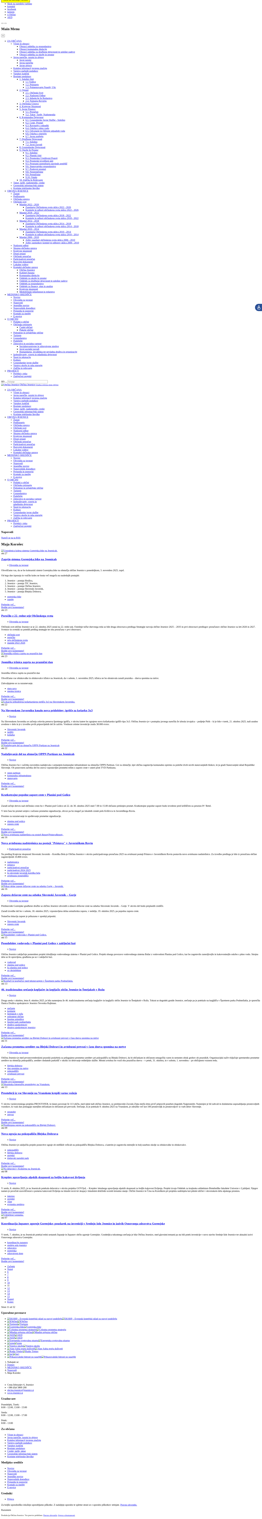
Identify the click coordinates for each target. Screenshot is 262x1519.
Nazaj (10, 1269)
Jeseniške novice (21, 305)
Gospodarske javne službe (25, 362)
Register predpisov (22, 76)
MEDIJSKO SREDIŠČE (19, 294)
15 (8, 1296)
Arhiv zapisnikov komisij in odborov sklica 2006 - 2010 (52, 242)
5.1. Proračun (31, 112)
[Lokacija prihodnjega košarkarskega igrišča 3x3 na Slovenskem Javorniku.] (38, 702)
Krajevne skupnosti (22, 251)
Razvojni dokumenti (23, 262)
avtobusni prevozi (15, 1073)
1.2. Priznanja (32, 84)
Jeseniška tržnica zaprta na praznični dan (27, 662)
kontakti (11, 6)
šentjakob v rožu (15, 1014)
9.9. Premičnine (32, 174)
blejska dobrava (14, 1065)
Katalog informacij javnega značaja (30, 68)
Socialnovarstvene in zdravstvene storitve (39, 346)
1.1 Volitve (30, 82)
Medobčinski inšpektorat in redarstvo (37, 292)
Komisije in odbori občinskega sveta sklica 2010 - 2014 (52, 234)
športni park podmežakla (19, 1022)
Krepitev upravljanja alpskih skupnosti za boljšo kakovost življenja (43, 1177)
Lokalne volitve (20, 264)
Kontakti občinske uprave (25, 267)
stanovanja (12, 778)
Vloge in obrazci (21, 43)
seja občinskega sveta (17, 640)
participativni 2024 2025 (19, 870)
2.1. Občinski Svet (34, 92)
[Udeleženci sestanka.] (12, 1215)
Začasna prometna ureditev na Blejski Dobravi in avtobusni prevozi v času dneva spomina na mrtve (63, 1046)
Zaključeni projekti (22, 376)
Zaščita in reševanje (22, 368)
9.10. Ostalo (31, 177)
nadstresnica (13, 862)
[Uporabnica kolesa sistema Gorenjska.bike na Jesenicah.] (29, 550)
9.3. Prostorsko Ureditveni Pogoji (41, 158)
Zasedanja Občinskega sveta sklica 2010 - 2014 (48, 232)
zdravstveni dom (15, 1253)
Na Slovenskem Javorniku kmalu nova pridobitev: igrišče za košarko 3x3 (47, 710)
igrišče (10, 732)
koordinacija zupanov (17, 1242)
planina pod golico (16, 821)
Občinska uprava (21, 199)
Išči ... (4, 381)
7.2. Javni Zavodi (33, 144)
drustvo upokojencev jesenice (21, 1027)
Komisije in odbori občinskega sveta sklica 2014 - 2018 (52, 226)
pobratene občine (15, 1016)
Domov (11, 1364)
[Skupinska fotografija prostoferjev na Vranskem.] (25, 1084)
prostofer (11, 1112)
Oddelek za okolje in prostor (33, 278)
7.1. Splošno (31, 142)
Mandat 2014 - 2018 (29, 221)
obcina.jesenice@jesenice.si (20, 1390)
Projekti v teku (20, 373)
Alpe (9, 1201)
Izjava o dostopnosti (66, 1515)
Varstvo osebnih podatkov (25, 71)
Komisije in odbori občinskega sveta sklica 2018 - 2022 (52, 218)
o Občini (11, 14)
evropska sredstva (15, 1204)
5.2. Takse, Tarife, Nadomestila (40, 114)
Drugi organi (19, 253)
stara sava (12, 688)
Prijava (10, 1499)
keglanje (11, 1011)
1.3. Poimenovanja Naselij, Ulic (40, 87)
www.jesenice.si (15, 1393)
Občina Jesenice (27, 270)
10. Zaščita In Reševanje (31, 180)
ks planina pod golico (17, 967)
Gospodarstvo (20, 338)
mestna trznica (14, 691)
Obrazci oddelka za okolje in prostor (36, 54)
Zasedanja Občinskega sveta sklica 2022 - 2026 (48, 207)
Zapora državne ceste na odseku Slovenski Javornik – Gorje (38, 894)
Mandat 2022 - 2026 (29, 204)
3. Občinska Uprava (29, 103)
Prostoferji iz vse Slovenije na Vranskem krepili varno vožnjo (39, 1093)
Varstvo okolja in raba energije (27, 365)
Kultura (17, 360)
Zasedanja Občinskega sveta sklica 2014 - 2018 (48, 223)
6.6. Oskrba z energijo (36, 133)
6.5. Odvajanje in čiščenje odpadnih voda (45, 131)
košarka (11, 735)
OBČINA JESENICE (17, 191)
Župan (16, 193)
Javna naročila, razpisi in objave (28, 57)
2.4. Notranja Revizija (36, 101)
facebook (11, 9)
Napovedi (18, 302)
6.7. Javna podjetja (34, 136)
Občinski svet (19, 202)
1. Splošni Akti (26, 79)
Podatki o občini (21, 321)
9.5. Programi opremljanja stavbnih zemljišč (46, 163)
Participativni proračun (24, 259)
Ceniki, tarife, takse (16, 1451)
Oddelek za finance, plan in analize (36, 286)
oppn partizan (13, 773)
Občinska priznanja (22, 324)
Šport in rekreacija (22, 357)
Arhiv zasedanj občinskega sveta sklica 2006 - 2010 (50, 240)
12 (8, 1288)
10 (8, 1283)
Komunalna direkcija (29, 275)
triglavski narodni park (18, 1158)
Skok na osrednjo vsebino (19, 3)
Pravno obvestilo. (128, 1505)
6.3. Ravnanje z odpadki (37, 125)
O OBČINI (12, 319)
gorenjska (12, 1250)
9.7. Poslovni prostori (35, 169)
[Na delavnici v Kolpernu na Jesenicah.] (20, 1168)
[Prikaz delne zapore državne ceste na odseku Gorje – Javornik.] (32, 886)
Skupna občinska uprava (25, 248)
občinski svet (13, 634)
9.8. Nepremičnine (34, 172)
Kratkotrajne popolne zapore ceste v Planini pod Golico (35, 794)
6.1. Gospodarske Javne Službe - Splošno (45, 120)
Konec (10, 1302)
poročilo (11, 637)
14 (8, 1293)
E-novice (17, 316)
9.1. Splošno (31, 152)
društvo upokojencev (17, 1024)
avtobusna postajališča (18, 875)
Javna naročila (26, 62)
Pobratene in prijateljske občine (28, 332)
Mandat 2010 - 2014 (29, 229)
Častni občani (25, 327)
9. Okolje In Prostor (28, 150)
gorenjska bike (14, 596)
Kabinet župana (26, 272)
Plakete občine (26, 330)
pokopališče (13, 1071)
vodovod (11, 962)
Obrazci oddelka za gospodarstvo (35, 46)
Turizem (17, 335)
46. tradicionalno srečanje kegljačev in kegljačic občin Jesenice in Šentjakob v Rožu (53, 989)
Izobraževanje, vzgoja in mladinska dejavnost (35, 354)
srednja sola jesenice (17, 1245)
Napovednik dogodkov (24, 308)
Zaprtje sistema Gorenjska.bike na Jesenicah (29, 559)
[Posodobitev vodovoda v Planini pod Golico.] (24, 934)
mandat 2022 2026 (16, 643)
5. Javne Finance (27, 109)
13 (8, 1291)
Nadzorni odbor (21, 245)
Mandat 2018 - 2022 (29, 212)
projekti (11, 1155)
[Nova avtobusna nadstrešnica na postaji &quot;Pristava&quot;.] (32, 834)
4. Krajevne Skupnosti (30, 106)
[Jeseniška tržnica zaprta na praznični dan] (21, 653)
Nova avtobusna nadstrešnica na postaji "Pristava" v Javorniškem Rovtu (47, 843)
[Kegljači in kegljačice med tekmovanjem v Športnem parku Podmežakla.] (37, 981)
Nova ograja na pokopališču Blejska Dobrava (29, 1133)
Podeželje (18, 341)
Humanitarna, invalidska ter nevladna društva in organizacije (48, 351)
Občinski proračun (22, 256)
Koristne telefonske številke (26, 188)
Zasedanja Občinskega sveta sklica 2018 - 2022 (48, 215)
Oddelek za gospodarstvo (31, 283)
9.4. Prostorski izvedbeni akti (39, 161)
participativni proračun (18, 867)
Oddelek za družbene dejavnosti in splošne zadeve (43, 281)
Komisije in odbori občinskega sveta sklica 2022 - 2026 (52, 210)
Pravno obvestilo (50, 1515)
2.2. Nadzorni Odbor (35, 95)
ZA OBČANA (14, 41)
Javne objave (25, 65)
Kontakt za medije (22, 313)
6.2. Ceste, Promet (34, 122)
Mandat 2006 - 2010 (29, 237)
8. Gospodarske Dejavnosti (32, 147)
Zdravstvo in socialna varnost (27, 343)
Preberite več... (8, 604)
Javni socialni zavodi (29, 349)
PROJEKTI (13, 371)
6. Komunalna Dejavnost (31, 117)
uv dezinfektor (14, 970)
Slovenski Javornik (16, 729)
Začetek (11, 1266)
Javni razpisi (25, 60)
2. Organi (24, 90)
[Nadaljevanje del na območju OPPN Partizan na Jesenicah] (30, 745)
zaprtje (10, 599)
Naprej (10, 1299)
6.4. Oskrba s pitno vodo (37, 128)
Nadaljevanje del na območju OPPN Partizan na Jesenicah (37, 754)
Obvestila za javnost (23, 300)
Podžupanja (19, 196)
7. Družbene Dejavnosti (30, 139)
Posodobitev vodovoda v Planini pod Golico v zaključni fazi (38, 943)
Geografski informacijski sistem (28, 185)
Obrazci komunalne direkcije (33, 49)
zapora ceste (13, 824)
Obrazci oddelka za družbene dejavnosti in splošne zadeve (47, 52)
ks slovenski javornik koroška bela (23, 873)
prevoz (10, 1114)
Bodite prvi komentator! (12, 607)
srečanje (11, 1008)
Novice (16, 297)
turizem (10, 12)
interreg (11, 1196)
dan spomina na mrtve (17, 1068)
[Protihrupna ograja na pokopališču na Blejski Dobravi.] (28, 1125)
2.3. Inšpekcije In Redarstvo (38, 98)
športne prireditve (15, 1019)
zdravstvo (12, 1248)
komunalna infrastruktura (19, 775)
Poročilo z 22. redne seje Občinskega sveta (27, 615)
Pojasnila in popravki (23, 311)
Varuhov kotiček (21, 73)
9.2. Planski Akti (33, 155)
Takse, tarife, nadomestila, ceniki (29, 182)
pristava (11, 864)
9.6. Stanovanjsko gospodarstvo (40, 166)
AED (9, 17)
